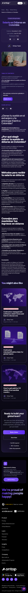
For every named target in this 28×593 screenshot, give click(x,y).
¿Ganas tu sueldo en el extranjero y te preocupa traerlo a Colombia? (11, 77)
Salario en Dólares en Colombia (9, 12)
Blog (7, 9)
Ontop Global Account (8, 523)
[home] (6, 3)
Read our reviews (18, 504)
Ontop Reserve (6, 526)
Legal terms (5, 587)
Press (3, 547)
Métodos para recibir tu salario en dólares (12, 84)
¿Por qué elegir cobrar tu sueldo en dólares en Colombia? (13, 81)
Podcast (4, 537)
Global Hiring (13, 9)
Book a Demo (7, 99)
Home (2, 9)
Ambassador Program (8, 560)
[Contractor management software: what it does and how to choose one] (14, 306)
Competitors (5, 550)
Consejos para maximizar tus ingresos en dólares (12, 87)
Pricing (4, 521)
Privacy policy (12, 587)
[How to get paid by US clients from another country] (14, 383)
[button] (24, 3)
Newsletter (5, 534)
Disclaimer (19, 587)
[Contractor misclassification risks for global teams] (14, 345)
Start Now (14, 437)
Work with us (5, 557)
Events (4, 563)
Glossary (4, 539)
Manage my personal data (8, 585)
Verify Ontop (11, 479)
